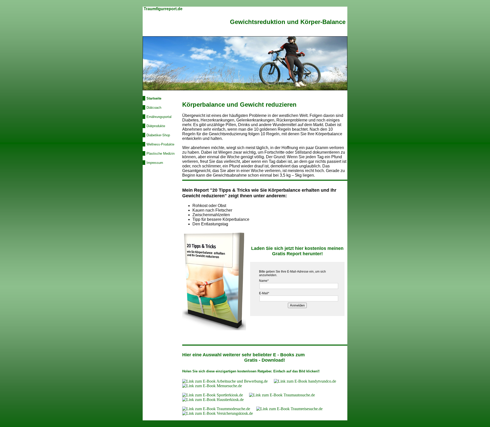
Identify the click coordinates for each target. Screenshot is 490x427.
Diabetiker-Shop (158, 135)
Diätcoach (153, 107)
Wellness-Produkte (160, 144)
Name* (264, 281)
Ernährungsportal (159, 117)
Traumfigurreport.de (163, 9)
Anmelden (297, 305)
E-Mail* (264, 293)
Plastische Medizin (160, 153)
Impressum (154, 163)
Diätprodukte (155, 126)
